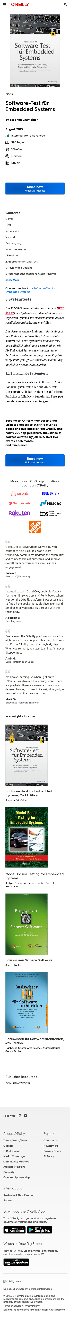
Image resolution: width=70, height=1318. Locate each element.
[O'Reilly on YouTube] (25, 1115)
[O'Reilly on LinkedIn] (19, 1115)
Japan (7, 1200)
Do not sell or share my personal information (27, 1288)
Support (49, 1134)
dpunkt (15, 162)
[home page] (20, 4)
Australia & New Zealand (18, 1195)
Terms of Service (12, 1305)
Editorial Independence (16, 1309)
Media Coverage (14, 1156)
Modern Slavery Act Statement (48, 1309)
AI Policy (48, 1156)
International (13, 1188)
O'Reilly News (11, 1151)
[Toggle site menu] (4, 4)
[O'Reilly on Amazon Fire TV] (16, 1265)
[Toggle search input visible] (66, 4)
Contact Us (50, 1140)
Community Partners (16, 1161)
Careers (8, 1146)
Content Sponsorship (16, 1177)
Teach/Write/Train (15, 1140)
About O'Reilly (14, 1134)
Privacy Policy (52, 1151)
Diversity (8, 1172)
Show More (12, 280)
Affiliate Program (14, 1167)
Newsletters (50, 1146)
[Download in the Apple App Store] (14, 1232)
